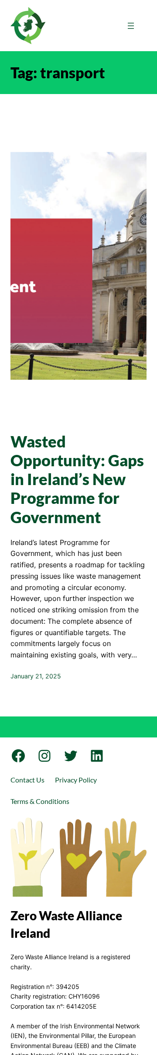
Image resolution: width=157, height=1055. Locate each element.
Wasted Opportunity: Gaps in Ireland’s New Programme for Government (77, 479)
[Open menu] (131, 26)
